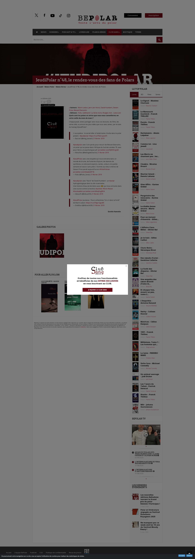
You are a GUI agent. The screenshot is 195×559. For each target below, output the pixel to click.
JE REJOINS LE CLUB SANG (97, 290)
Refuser (189, 555)
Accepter (181, 555)
